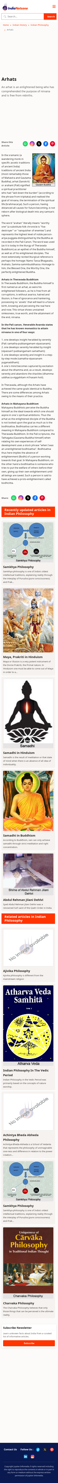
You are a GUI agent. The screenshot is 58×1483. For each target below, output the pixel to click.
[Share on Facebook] (45, 143)
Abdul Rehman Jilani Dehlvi (23, 900)
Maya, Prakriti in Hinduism (23, 657)
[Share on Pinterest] (52, 143)
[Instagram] (32, 1456)
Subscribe (29, 1343)
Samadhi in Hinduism (19, 753)
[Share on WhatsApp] (25, 143)
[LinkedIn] (25, 1456)
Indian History (20, 25)
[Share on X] (38, 143)
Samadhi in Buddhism (19, 835)
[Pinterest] (52, 1449)
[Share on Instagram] (32, 143)
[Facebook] (38, 1449)
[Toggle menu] (54, 6)
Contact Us (10, 1449)
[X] (45, 1449)
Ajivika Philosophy (16, 971)
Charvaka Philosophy (18, 1303)
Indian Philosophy (40, 25)
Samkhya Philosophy (18, 567)
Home (6, 25)
